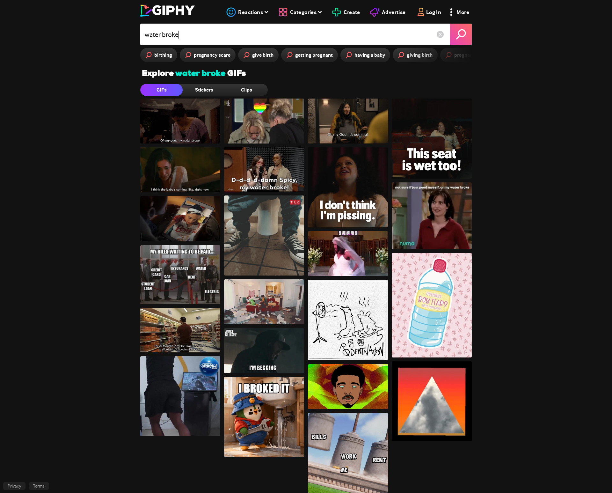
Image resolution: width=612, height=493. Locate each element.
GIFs (162, 90)
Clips (246, 90)
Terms (39, 486)
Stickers (204, 90)
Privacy (14, 486)
